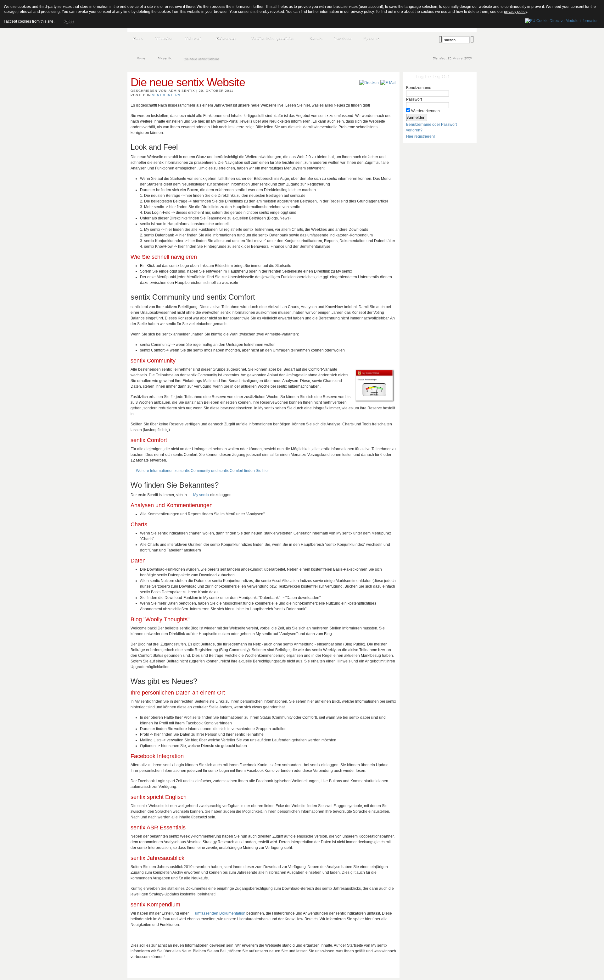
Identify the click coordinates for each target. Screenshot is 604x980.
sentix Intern (166, 95)
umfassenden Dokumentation (220, 913)
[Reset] (472, 39)
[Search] (440, 39)
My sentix (201, 495)
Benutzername (418, 88)
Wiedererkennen (425, 111)
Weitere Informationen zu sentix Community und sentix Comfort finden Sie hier (202, 470)
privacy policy (515, 11)
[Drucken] (369, 82)
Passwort (414, 99)
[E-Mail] (388, 82)
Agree (68, 21)
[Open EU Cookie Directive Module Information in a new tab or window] (562, 20)
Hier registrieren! (420, 136)
